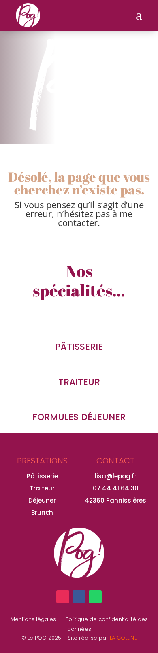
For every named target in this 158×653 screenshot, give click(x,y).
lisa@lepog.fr (116, 476)
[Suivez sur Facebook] (79, 596)
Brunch (42, 512)
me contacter (95, 217)
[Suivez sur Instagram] (62, 596)
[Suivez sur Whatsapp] (95, 596)
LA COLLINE (123, 638)
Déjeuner (42, 500)
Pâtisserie (42, 476)
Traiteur (42, 488)
